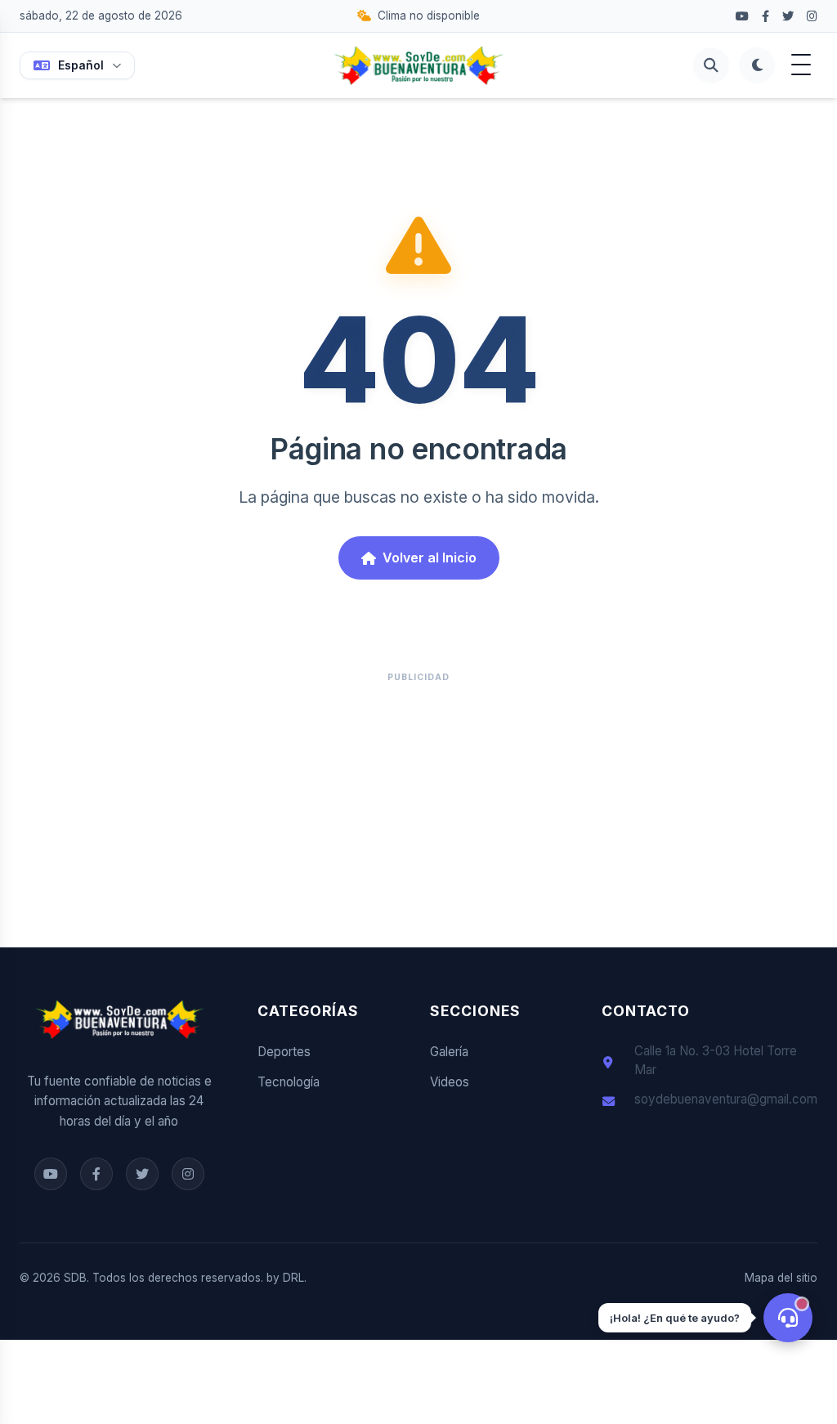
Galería (449, 1051)
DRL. (295, 1277)
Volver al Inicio (430, 557)
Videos (449, 1082)
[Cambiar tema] (757, 65)
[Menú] (801, 65)
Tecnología (288, 1082)
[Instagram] (812, 16)
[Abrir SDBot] (787, 1317)
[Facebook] (742, 16)
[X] (788, 16)
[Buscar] (711, 65)
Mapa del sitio (781, 1277)
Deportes (284, 1051)
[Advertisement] (418, 806)
